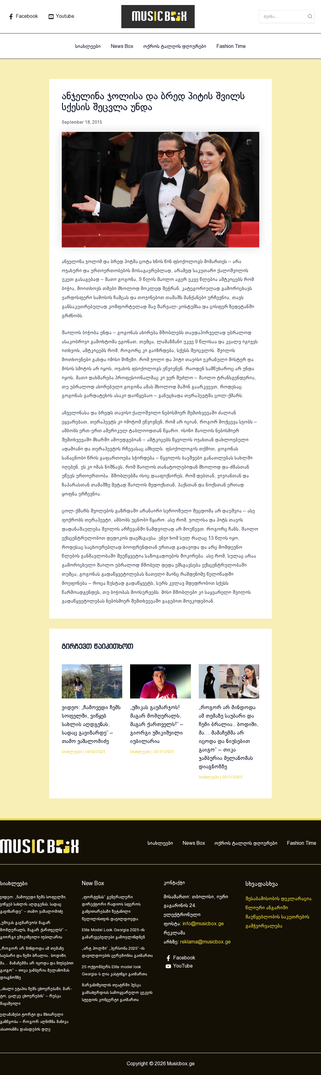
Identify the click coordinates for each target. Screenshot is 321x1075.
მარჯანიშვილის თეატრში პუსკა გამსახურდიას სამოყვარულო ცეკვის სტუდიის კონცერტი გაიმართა (117, 993)
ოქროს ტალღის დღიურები (174, 46)
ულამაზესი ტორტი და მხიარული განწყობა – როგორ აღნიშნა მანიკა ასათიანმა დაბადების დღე (34, 1022)
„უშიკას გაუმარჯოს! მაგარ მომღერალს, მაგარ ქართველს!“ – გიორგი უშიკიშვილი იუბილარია (156, 724)
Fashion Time (231, 46)
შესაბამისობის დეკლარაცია (279, 898)
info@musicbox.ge (203, 924)
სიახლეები (88, 46)
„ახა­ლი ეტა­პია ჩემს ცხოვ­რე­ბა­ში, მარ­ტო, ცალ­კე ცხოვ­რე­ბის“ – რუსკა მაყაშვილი (36, 996)
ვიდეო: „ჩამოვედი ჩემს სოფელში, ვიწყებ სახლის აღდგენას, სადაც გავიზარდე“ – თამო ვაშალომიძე (91, 724)
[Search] (310, 16)
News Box (122, 46)
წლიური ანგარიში (267, 908)
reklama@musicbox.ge (205, 942)
